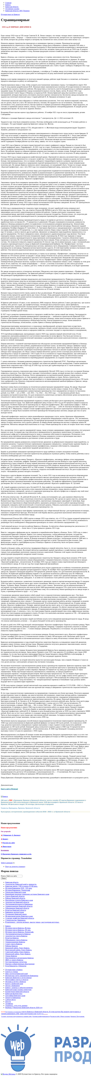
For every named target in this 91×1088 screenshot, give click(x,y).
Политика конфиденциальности (41, 1016)
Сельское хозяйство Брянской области (19, 918)
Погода (8, 1002)
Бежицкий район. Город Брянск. (17, 948)
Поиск (3, 876)
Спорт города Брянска (13, 944)
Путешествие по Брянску (10, 14)
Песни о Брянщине (12, 986)
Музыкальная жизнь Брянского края (19, 916)
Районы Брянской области (15, 898)
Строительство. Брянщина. (15, 920)
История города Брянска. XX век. (18, 930)
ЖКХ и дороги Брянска (14, 960)
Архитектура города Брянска (16, 936)
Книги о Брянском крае (14, 984)
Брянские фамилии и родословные (18, 978)
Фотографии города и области (16, 980)
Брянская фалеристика (13, 994)
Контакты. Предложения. (78, 1016)
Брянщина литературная (14, 912)
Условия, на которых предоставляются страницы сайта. (16, 1016)
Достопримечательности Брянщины (19, 904)
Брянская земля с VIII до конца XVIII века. (21, 886)
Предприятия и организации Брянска (19, 958)
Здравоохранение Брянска (15, 942)
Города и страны (11, 972)
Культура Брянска (12, 938)
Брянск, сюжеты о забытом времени (19, 988)
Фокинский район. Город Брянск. (18, 954)
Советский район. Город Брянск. (17, 952)
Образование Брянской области (17, 908)
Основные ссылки (12, 9)
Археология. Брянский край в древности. (21, 884)
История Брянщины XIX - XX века (18, 888)
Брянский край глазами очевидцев (18, 990)
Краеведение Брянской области (17, 992)
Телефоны (9, 1004)
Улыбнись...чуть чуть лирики (16, 1006)
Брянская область (11, 7)
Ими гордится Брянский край (16, 974)
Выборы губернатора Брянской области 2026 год (23, 1008)
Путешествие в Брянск (14, 970)
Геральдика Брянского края (15, 892)
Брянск (8, 5)
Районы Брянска (11, 946)
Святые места (10, 1000)
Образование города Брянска (16, 940)
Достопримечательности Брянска (18, 934)
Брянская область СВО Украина (17, 11)
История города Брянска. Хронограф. (19, 932)
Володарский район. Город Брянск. (18, 950)
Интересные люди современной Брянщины (21, 976)
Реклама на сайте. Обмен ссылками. (60, 1016)
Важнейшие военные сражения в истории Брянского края (27, 894)
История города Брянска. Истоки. (18, 928)
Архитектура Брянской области (17, 902)
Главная (8, 3)
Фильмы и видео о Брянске (15, 982)
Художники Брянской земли (16, 914)
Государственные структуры (16, 962)
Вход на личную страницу (15, 866)
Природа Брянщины (13, 998)
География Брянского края (15, 996)
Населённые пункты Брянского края (19, 900)
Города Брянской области (15, 896)
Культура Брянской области (15, 910)
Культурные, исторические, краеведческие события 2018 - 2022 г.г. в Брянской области (35, 812)
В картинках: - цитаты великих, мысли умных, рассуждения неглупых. (32, 922)
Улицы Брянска (11, 956)
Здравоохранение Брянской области (19, 906)
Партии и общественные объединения (19, 964)
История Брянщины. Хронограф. (17, 890)
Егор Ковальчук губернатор (15, 966)
